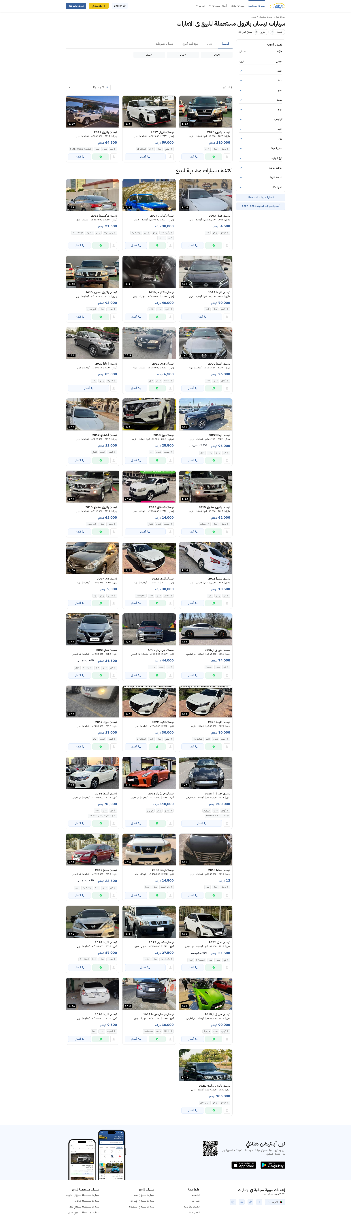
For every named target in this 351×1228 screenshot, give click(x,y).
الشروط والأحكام (192, 1207)
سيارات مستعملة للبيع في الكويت (82, 1195)
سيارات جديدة (238, 6)
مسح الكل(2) (245, 32)
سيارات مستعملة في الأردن (86, 1201)
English (118, 5)
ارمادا (94, 380)
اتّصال (191, 157)
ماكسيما (89, 232)
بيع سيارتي (97, 6)
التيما (207, 309)
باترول (207, 149)
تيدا (95, 595)
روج (151, 451)
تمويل (202, 452)
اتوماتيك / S (136, 232)
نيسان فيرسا (148, 1031)
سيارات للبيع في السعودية (141, 1207)
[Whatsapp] (213, 156)
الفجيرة (223, 309)
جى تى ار (209, 666)
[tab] (225, 43)
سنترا (210, 595)
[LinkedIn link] (242, 1202)
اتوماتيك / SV (78, 232)
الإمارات (275, 1202)
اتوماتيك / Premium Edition (217, 815)
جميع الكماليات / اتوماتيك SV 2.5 (102, 815)
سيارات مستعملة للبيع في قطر (84, 1207)
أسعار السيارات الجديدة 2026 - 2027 (261, 206)
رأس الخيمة (165, 232)
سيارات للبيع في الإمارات (142, 1201)
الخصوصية (194, 1212)
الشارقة (166, 380)
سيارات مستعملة (256, 6)
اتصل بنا (196, 1201)
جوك (95, 738)
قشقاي (94, 451)
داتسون (146, 959)
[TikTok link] (250, 1202)
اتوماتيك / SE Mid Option (80, 149)
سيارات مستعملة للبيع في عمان (83, 1212)
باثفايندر (151, 309)
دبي (111, 149)
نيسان (215, 149)
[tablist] (149, 43)
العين (167, 309)
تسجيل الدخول (76, 6)
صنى (207, 232)
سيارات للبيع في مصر (144, 1195)
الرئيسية (196, 1195)
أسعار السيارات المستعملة (261, 197)
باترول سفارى (91, 309)
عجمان (223, 149)
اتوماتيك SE (141, 149)
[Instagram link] (233, 1202)
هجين (170, 237)
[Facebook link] (259, 1202)
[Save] (183, 100)
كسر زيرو (162, 237)
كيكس (146, 232)
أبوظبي (167, 149)
